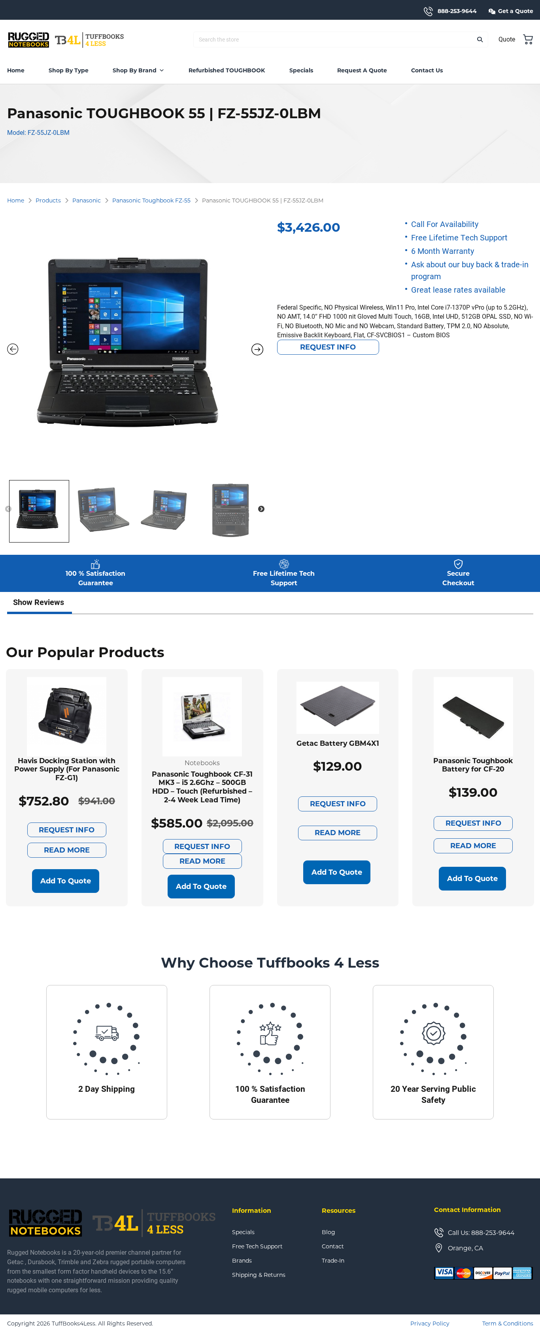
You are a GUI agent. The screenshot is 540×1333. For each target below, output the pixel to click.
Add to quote (65, 881)
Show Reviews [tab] (38, 602)
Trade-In (333, 1260)
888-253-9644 (457, 11)
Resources (338, 1210)
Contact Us (427, 70)
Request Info (328, 347)
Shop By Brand (135, 70)
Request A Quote (362, 70)
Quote (506, 39)
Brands (242, 1260)
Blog (328, 1232)
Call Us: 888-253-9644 (481, 1233)
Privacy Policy (429, 1323)
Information (251, 1210)
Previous (8, 509)
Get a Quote (515, 11)
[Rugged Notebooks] (66, 39)
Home (16, 70)
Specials (301, 70)
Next (261, 509)
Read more (67, 850)
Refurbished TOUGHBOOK (227, 70)
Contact (333, 1246)
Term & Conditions (507, 1323)
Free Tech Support (257, 1246)
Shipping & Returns (258, 1275)
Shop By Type (69, 70)
